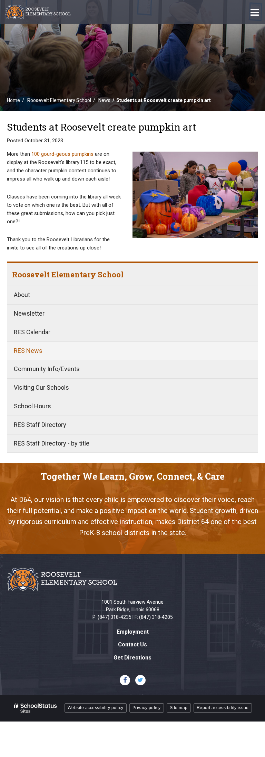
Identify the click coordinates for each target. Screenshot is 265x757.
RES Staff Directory (40, 424)
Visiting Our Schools (41, 387)
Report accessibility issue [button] (223, 707)
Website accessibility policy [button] (96, 707)
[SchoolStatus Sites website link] (35, 708)
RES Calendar (32, 332)
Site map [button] (179, 707)
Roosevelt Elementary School (59, 100)
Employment (133, 631)
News (104, 100)
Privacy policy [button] (146, 707)
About (22, 294)
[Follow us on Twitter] (140, 680)
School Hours (32, 406)
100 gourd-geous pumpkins (62, 154)
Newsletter (29, 313)
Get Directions (132, 657)
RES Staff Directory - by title (51, 443)
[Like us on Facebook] (125, 680)
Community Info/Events (47, 368)
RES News (28, 350)
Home (13, 100)
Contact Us (132, 644)
